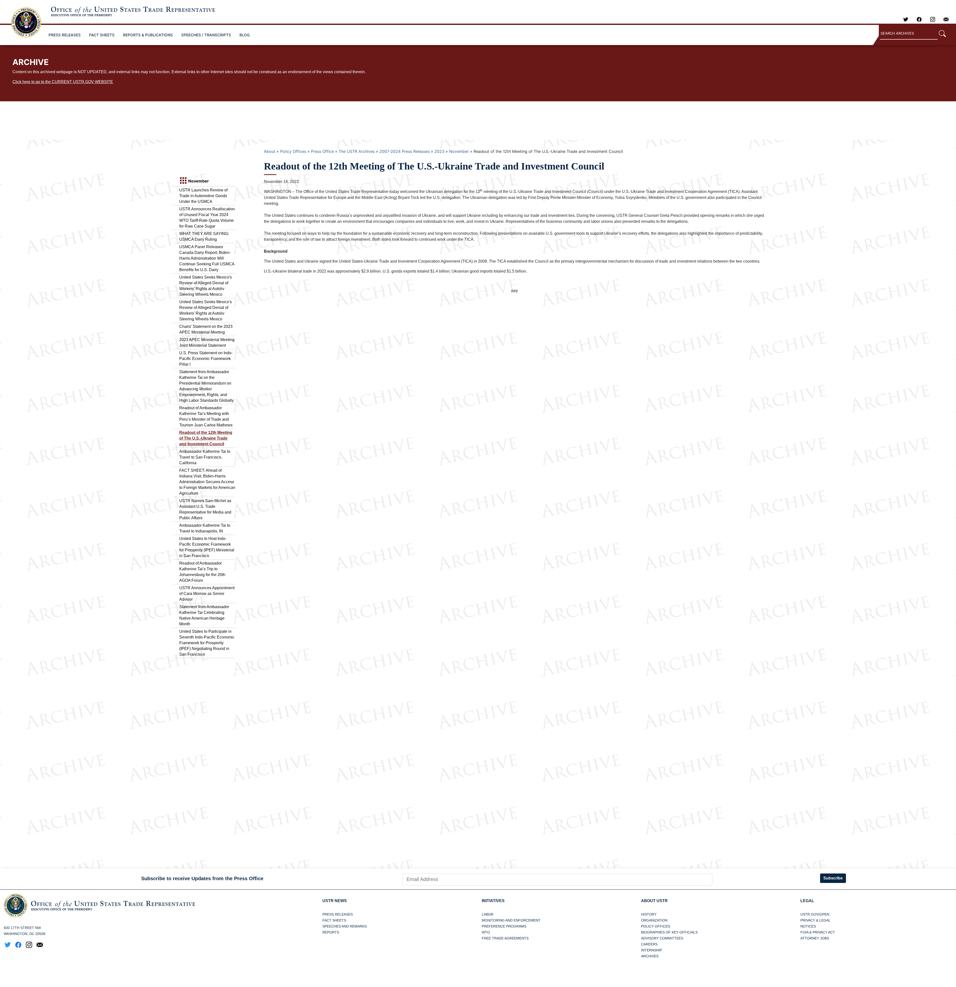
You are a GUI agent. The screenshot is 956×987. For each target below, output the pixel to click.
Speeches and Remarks (344, 926)
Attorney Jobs (814, 938)
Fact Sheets (334, 920)
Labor (487, 914)
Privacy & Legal (815, 920)
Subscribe (833, 878)
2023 (439, 151)
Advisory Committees (662, 938)
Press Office (322, 151)
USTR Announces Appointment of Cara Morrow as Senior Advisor (207, 593)
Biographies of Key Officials (669, 932)
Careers (649, 944)
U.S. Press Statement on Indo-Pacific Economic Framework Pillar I (206, 358)
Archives (649, 956)
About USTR (654, 901)
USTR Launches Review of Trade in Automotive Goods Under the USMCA (203, 196)
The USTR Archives (357, 151)
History (649, 914)
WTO (486, 932)
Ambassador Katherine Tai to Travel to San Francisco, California (204, 457)
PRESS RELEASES (65, 35)
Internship (651, 950)
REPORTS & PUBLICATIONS (148, 35)
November (459, 151)
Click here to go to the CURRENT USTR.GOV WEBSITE (62, 82)
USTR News (334, 901)
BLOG (244, 35)
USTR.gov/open (814, 914)
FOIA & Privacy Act (817, 932)
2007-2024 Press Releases (404, 151)
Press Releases (337, 914)
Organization (654, 920)
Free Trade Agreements (505, 938)
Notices (808, 926)
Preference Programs (504, 926)
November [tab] (198, 180)
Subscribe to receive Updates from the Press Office (202, 878)
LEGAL (807, 901)
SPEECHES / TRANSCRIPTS (206, 35)
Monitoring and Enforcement (511, 920)
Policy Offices (293, 151)
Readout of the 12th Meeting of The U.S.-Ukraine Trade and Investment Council (205, 438)
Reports (330, 932)
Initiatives (493, 901)
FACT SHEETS (102, 35)
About (269, 151)
